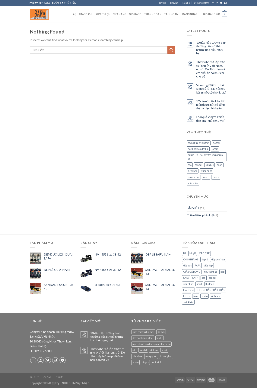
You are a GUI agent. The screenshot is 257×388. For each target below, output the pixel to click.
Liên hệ (186, 2)
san (203, 277)
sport (219, 164)
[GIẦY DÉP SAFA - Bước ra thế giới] (48, 14)
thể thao (209, 283)
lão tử (215, 148)
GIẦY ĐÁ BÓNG (191, 271)
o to (190, 164)
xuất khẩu (193, 183)
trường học (194, 177)
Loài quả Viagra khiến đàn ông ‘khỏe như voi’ (210, 118)
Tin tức (162, 2)
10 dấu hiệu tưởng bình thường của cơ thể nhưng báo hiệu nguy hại (211, 48)
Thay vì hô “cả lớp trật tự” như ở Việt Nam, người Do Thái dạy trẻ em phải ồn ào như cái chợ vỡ (210, 69)
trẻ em (186, 295)
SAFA (186, 277)
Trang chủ (85, 14)
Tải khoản (171, 14)
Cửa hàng (119, 14)
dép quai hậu (218, 259)
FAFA (198, 265)
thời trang (188, 289)
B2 (184, 253)
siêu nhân (188, 283)
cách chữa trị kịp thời (198, 142)
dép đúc (187, 265)
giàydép (208, 265)
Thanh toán (152, 14)
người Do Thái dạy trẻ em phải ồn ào (205, 156)
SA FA (195, 277)
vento (206, 177)
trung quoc (206, 170)
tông (195, 295)
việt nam (215, 295)
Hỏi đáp (174, 2)
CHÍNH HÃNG (190, 259)
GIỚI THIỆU (103, 14)
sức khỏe (192, 170)
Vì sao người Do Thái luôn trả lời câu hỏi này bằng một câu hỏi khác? (211, 88)
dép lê (204, 259)
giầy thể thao (210, 271)
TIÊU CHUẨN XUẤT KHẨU (211, 289)
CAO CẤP (204, 253)
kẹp (222, 271)
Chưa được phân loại (200, 215)
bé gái (192, 253)
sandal (198, 164)
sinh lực (209, 164)
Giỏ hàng (135, 14)
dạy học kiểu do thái (198, 148)
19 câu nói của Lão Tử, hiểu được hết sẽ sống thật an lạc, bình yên (210, 104)
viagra (215, 177)
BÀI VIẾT (193, 208)
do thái (216, 142)
